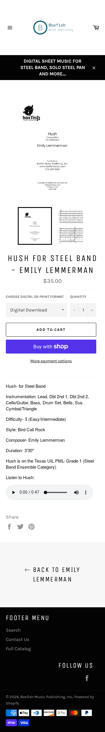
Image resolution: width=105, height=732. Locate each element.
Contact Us (17, 639)
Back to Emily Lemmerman (55, 574)
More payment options (51, 360)
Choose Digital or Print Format (35, 297)
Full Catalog (18, 648)
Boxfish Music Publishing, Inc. (46, 697)
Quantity (78, 297)
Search (13, 630)
